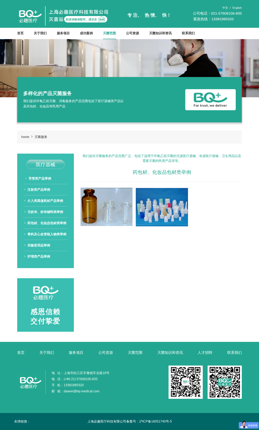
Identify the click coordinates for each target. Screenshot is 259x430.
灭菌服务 (40, 137)
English (237, 7)
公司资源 (132, 33)
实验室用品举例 (39, 245)
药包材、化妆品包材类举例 (47, 223)
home (25, 137)
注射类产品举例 (39, 189)
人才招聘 (205, 353)
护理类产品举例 (39, 256)
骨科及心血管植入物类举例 (47, 234)
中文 (225, 7)
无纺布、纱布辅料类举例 (45, 212)
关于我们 (40, 33)
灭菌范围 (109, 33)
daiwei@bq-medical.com (81, 391)
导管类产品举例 (40, 178)
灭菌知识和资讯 (160, 33)
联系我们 (188, 33)
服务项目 (63, 33)
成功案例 (86, 33)
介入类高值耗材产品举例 (45, 200)
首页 (20, 33)
